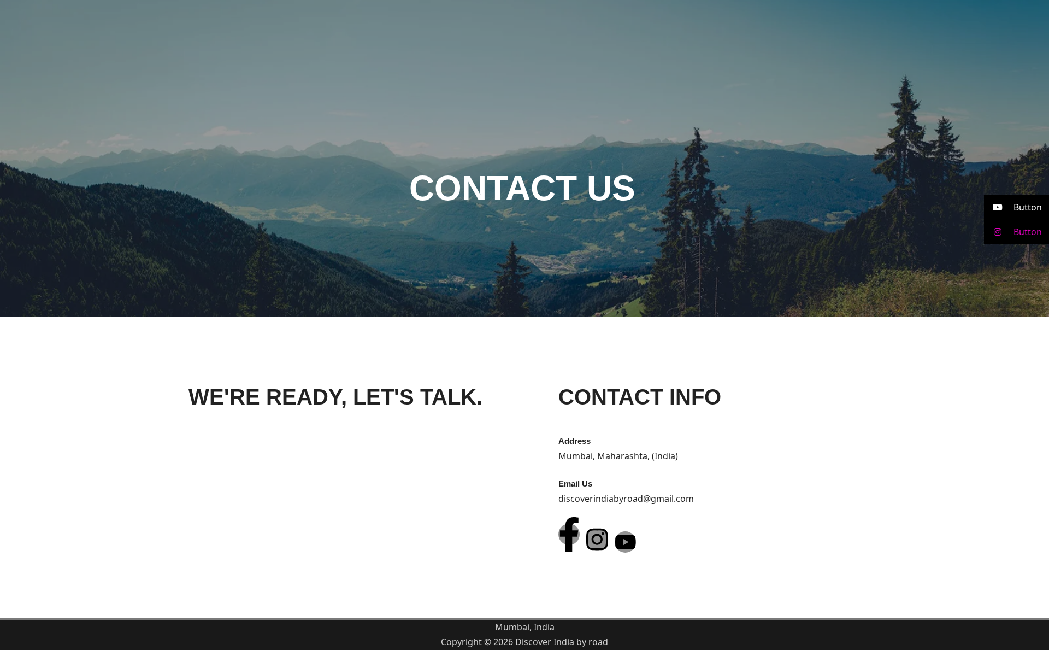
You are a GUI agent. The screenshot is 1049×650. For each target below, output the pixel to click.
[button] (1016, 207)
